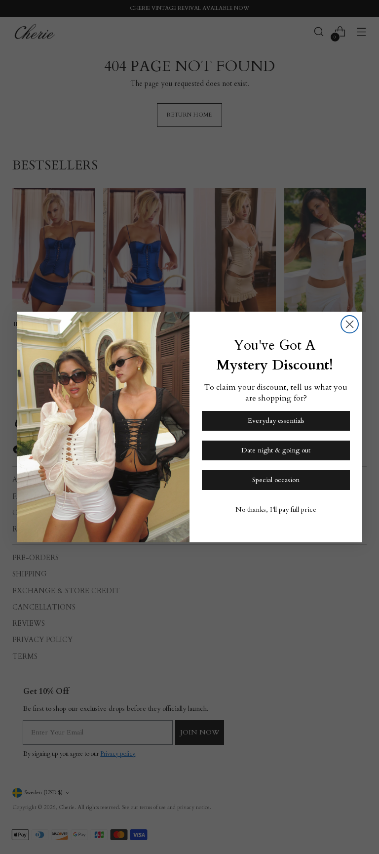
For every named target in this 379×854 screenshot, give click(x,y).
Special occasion (276, 480)
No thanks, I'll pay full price (275, 509)
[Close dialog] (349, 324)
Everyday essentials (276, 420)
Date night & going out (275, 450)
